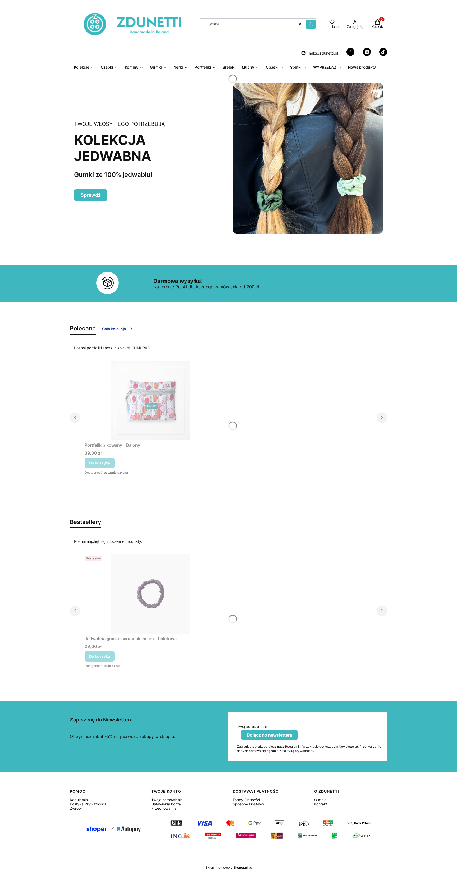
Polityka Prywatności (88, 804)
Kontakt (320, 804)
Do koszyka (99, 463)
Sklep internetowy (226, 867)
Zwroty (76, 808)
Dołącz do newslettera (269, 735)
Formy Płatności (246, 799)
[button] (311, 24)
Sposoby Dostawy (248, 804)
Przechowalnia (163, 808)
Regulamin (79, 799)
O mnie (320, 799)
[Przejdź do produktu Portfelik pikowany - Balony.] (151, 400)
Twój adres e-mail (252, 726)
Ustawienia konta (166, 804)
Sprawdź (91, 195)
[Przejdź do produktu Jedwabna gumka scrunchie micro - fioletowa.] (151, 594)
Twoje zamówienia (167, 799)
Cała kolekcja (114, 328)
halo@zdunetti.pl (323, 53)
